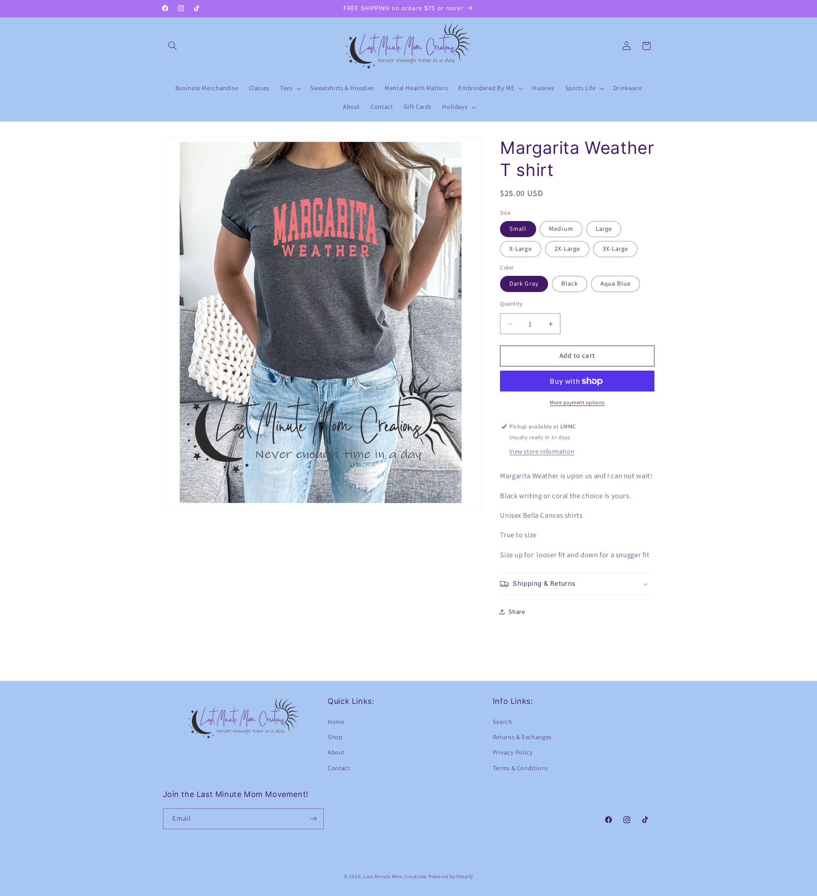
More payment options (577, 402)
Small (517, 229)
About (336, 753)
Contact (339, 768)
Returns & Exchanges (522, 737)
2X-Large (567, 249)
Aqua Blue (615, 284)
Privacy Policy (513, 753)
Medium (561, 229)
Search (502, 721)
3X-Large (615, 249)
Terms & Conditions (520, 768)
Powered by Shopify (450, 876)
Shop (335, 737)
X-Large (520, 249)
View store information (541, 451)
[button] (173, 46)
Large (604, 229)
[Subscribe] (313, 818)
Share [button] (516, 611)
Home (336, 721)
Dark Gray (523, 284)
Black (569, 284)
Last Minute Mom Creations (395, 876)
